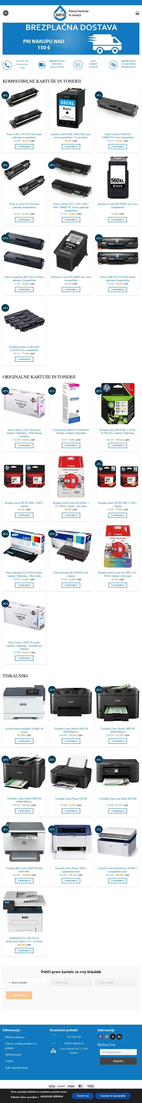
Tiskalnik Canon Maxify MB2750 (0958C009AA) (118, 730)
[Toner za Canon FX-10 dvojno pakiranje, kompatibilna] (24, 177)
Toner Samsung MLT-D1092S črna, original (71, 574)
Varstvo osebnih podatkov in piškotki (20, 1046)
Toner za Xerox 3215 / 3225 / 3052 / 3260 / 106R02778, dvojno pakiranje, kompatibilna (71, 207)
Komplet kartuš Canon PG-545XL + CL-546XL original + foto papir (71, 504)
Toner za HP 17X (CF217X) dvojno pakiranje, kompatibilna (24, 136)
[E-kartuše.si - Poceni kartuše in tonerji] (71, 13)
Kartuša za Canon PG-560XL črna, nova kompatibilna (118, 205)
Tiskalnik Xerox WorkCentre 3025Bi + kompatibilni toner (117, 870)
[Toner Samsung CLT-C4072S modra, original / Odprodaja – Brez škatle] (24, 546)
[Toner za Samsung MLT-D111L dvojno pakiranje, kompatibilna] (24, 250)
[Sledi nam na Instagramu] (106, 1037)
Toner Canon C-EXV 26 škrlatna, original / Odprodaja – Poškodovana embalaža (24, 433)
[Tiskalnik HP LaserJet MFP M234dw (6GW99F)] (24, 842)
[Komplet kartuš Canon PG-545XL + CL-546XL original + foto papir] (71, 476)
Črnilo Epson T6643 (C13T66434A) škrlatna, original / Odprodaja (71, 431)
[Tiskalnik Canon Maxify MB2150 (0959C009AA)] (71, 702)
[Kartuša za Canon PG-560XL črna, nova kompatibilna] (117, 177)
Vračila (9, 1061)
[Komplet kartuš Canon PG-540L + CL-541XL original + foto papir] (117, 546)
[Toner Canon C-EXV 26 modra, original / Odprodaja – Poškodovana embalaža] (24, 616)
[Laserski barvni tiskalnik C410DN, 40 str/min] (24, 702)
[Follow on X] (113, 1037)
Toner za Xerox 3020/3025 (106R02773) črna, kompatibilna (118, 136)
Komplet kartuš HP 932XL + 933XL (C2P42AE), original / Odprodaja (118, 431)
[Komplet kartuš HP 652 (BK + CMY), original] (24, 476)
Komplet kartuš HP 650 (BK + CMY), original (118, 504)
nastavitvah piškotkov (51, 1096)
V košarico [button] (24, 146)
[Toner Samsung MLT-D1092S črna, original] (71, 546)
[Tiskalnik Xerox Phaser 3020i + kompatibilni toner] (71, 842)
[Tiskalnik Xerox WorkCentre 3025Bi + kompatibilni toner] (117, 842)
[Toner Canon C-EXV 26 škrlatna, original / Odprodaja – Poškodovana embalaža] (24, 403)
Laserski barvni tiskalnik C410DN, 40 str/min (24, 730)
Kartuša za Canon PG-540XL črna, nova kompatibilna (71, 278)
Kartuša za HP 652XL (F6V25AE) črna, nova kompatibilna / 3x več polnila (71, 136)
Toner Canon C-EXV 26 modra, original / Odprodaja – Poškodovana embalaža (24, 645)
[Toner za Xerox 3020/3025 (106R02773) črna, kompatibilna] (117, 107)
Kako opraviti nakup (16, 1067)
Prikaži (19, 995)
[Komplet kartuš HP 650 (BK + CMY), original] (117, 476)
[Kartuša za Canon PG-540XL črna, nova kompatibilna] (71, 250)
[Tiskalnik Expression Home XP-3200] (117, 772)
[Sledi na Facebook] (100, 1037)
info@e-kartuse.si (74, 1043)
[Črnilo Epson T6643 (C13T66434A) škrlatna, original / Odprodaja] (71, 403)
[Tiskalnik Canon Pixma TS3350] (71, 772)
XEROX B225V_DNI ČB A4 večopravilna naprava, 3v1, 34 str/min (24, 940)
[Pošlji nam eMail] (119, 1037)
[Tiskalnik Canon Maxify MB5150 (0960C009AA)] (24, 772)
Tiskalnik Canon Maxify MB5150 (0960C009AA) (24, 800)
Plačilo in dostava (14, 1037)
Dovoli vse (83, 1095)
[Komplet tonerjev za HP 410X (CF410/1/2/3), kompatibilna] (24, 320)
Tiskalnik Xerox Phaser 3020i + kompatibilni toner (71, 870)
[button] (5, 13)
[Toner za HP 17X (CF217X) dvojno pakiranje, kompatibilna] (24, 107)
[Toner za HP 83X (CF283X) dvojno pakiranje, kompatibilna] (117, 250)
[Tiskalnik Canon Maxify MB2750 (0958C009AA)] (117, 702)
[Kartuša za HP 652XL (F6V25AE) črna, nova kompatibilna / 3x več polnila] (71, 107)
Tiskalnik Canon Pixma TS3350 (71, 798)
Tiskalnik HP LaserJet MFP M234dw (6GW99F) (24, 870)
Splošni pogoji (13, 1054)
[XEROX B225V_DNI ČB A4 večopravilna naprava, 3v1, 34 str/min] (24, 911)
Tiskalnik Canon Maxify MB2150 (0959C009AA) (71, 730)
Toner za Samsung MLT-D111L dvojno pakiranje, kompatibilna (24, 278)
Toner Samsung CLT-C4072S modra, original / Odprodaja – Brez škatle (24, 574)
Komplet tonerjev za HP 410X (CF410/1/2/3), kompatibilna (24, 348)
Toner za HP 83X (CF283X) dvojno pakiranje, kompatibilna (117, 278)
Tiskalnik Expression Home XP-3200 (117, 798)
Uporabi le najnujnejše (112, 1095)
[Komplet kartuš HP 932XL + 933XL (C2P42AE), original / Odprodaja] (117, 403)
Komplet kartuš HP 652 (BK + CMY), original (24, 504)
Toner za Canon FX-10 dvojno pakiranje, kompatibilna (24, 205)
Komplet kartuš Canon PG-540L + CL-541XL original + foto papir (117, 574)
